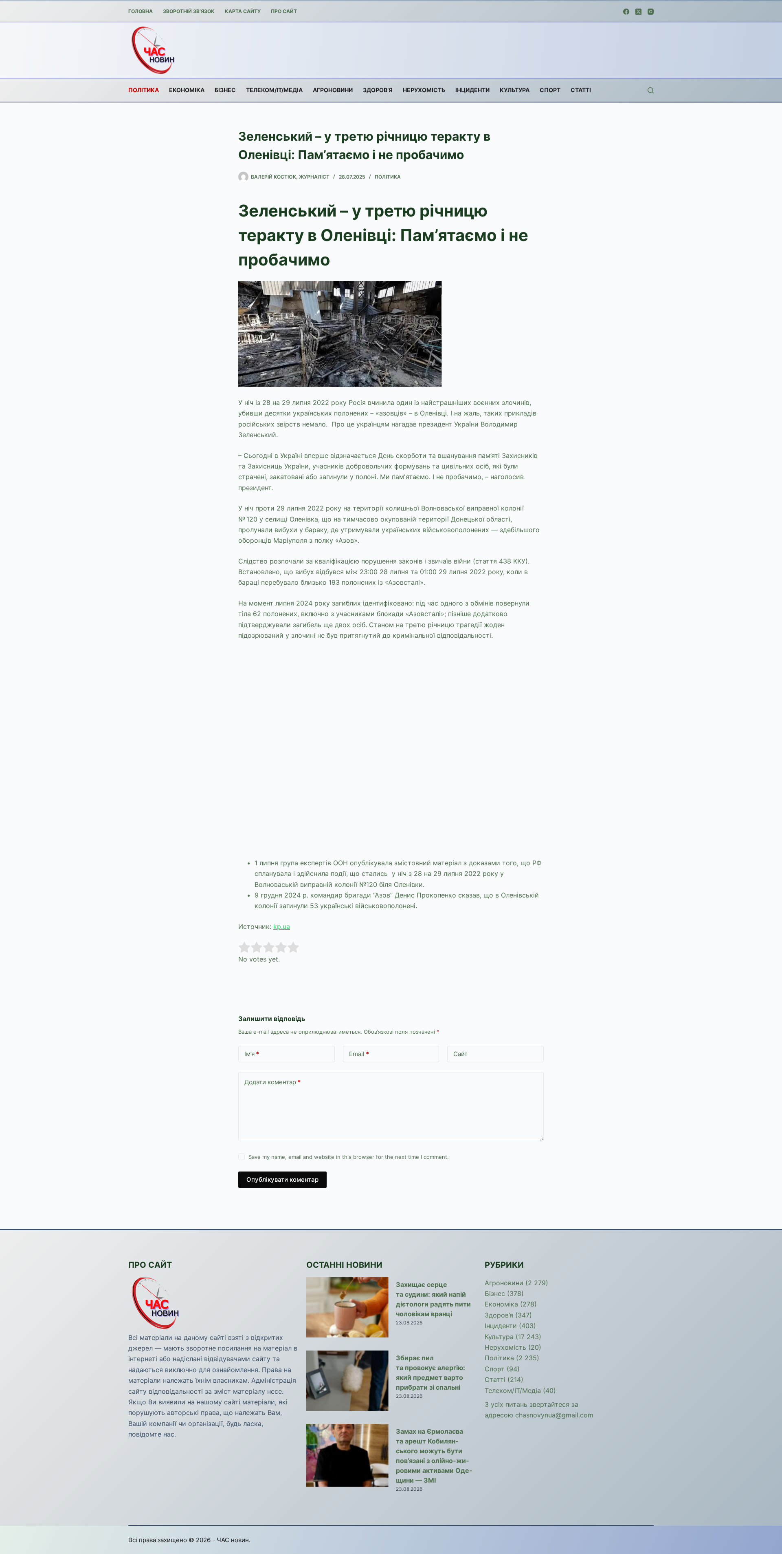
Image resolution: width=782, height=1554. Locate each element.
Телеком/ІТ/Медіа (274, 89)
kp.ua (281, 926)
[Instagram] (651, 12)
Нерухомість (424, 89)
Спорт (550, 89)
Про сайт (284, 11)
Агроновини (333, 89)
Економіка (186, 89)
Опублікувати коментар (282, 1179)
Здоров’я (378, 89)
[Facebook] (626, 12)
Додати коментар (272, 1082)
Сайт (460, 1054)
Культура (514, 89)
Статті (581, 89)
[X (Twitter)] (638, 12)
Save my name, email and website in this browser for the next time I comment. (348, 1157)
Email (359, 1054)
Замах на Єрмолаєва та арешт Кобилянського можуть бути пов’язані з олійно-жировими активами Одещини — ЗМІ (434, 1455)
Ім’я (251, 1054)
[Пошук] (651, 90)
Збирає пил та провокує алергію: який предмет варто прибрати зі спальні (430, 1372)
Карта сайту (243, 11)
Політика (143, 89)
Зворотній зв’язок (189, 11)
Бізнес (225, 89)
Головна (140, 11)
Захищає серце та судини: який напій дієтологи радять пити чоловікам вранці (433, 1299)
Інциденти (472, 89)
